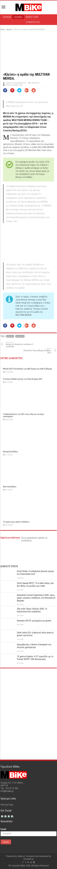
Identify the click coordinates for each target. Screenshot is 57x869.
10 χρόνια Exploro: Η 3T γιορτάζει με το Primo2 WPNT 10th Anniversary (35, 658)
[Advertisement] (28, 691)
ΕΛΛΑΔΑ (7, 17)
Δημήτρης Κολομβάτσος (16, 83)
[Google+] (23, 862)
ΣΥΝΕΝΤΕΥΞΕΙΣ (33, 22)
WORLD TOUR (32, 17)
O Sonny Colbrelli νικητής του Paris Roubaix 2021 (22, 379)
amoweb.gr (28, 859)
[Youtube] (31, 862)
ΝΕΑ (20, 85)
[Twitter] (5, 816)
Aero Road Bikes (9, 486)
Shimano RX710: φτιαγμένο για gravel (34, 620)
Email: (3, 829)
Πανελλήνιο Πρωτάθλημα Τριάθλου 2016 (37, 351)
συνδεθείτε (26, 540)
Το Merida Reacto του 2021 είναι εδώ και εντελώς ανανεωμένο (23, 415)
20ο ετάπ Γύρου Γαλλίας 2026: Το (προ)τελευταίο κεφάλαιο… (32, 610)
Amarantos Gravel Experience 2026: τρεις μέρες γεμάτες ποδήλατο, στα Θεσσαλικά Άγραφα (36, 598)
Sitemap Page (7, 804)
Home (2, 29)
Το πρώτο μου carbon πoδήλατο (16, 522)
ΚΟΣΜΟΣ (18, 17)
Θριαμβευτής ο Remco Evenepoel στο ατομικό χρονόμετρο (34, 646)
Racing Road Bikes (10, 451)
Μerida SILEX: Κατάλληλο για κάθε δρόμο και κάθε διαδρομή (27, 369)
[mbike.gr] (28, 6)
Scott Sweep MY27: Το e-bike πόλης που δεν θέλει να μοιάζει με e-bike (35, 584)
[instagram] (8, 816)
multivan (20, 336)
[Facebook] (2, 816)
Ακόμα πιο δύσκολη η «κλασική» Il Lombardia (19, 344)
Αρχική (9, 29)
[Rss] (12, 816)
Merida (10, 336)
